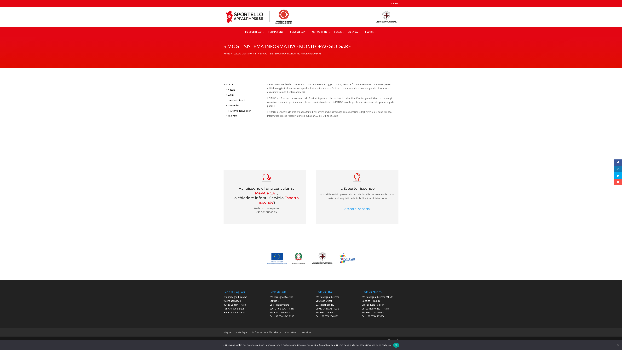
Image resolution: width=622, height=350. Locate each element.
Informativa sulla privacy (266, 332)
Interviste (232, 115)
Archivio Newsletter (240, 110)
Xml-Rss (306, 332)
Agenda (353, 32)
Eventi (231, 94)
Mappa (227, 332)
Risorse (369, 32)
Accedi (394, 3)
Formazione (275, 32)
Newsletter (233, 105)
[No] (618, 345)
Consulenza (297, 32)
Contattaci (291, 332)
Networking (320, 32)
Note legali (242, 332)
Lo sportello (253, 32)
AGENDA (228, 84)
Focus (338, 32)
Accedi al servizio (357, 209)
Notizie (231, 89)
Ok (396, 345)
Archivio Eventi (237, 100)
